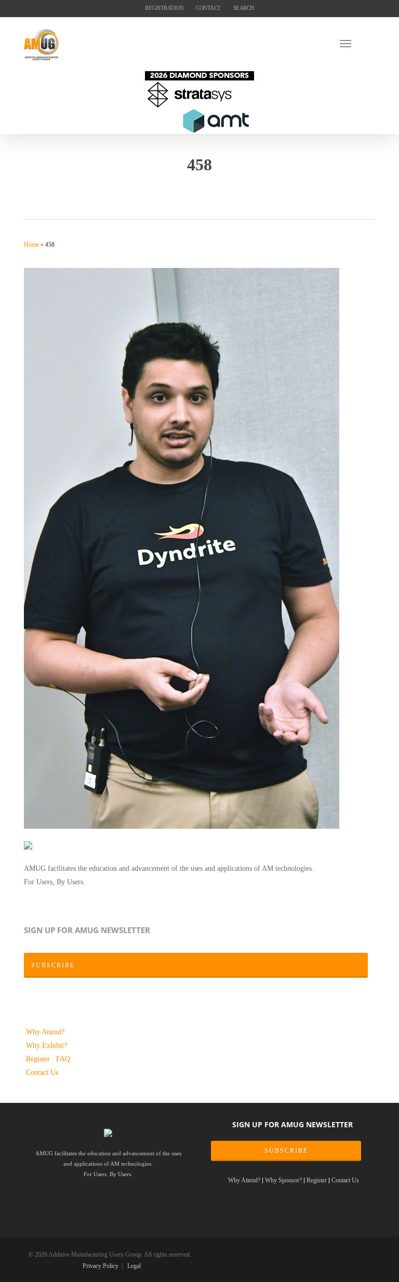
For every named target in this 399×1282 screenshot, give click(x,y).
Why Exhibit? (46, 1045)
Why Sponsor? (283, 1180)
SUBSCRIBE (286, 1150)
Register (39, 1059)
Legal (134, 1266)
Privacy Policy (100, 1266)
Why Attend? (45, 1032)
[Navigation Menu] (357, 43)
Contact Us (42, 1072)
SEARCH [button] (243, 8)
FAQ (63, 1059)
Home (31, 244)
